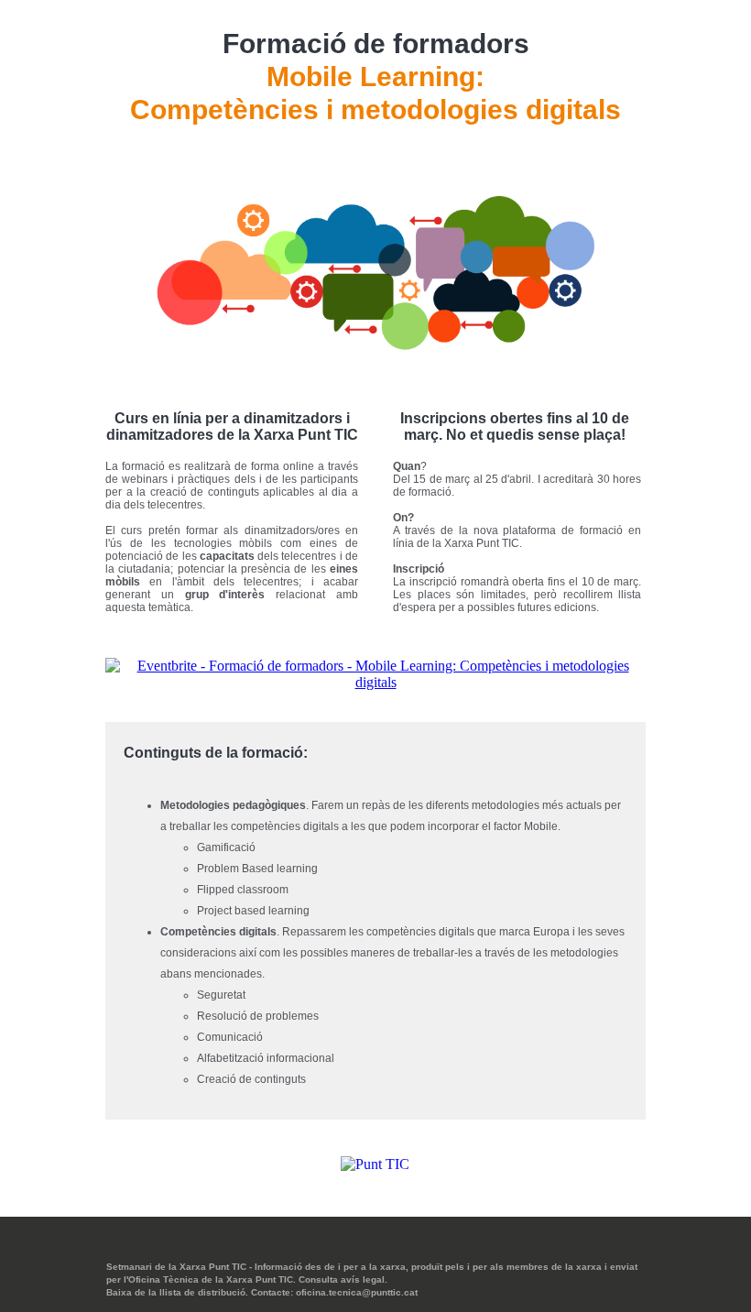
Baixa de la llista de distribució (175, 1292)
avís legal (363, 1279)
